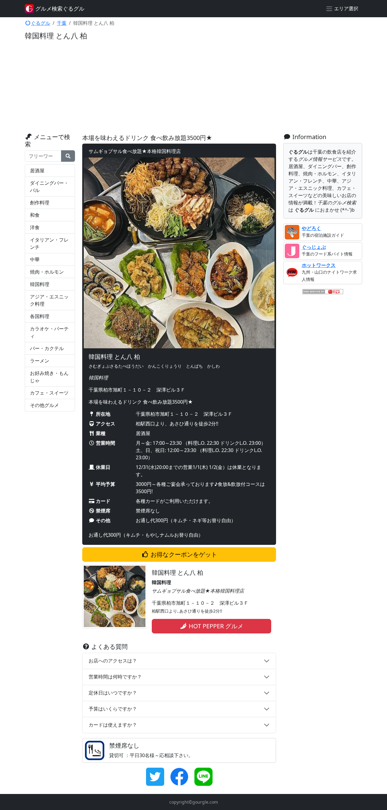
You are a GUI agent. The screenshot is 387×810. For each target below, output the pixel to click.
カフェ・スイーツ (49, 392)
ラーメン (39, 360)
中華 (35, 259)
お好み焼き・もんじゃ (49, 377)
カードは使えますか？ (113, 724)
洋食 (35, 227)
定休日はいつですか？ (113, 692)
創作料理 (39, 202)
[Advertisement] (193, 88)
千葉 (62, 23)
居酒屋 (37, 170)
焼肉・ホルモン (47, 271)
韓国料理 (39, 284)
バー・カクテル (47, 348)
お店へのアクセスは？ (113, 660)
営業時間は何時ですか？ (115, 676)
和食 (35, 215)
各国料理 (39, 316)
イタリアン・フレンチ (49, 243)
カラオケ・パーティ (49, 332)
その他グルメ (44, 405)
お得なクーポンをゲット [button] (183, 554)
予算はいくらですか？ (113, 708)
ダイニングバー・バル (49, 187)
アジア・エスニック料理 (49, 300)
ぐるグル (40, 23)
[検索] (68, 156)
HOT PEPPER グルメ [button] (215, 626)
